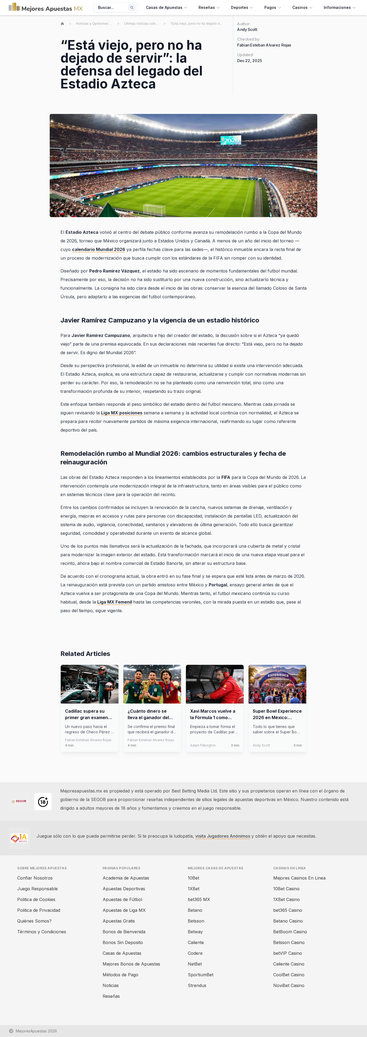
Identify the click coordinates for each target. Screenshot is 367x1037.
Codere (195, 953)
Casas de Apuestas (122, 953)
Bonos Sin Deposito (123, 942)
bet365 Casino (287, 910)
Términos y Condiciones (41, 931)
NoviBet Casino (288, 985)
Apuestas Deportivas (124, 888)
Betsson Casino (289, 942)
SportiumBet (200, 974)
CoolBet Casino (288, 974)
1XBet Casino (286, 899)
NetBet (195, 964)
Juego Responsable (37, 888)
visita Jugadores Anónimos (222, 836)
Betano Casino (288, 921)
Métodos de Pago (120, 974)
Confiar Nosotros (35, 878)
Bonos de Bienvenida (124, 931)
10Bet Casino (286, 888)
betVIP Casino (287, 953)
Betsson (196, 921)
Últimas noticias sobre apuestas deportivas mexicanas (141, 23)
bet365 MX (199, 899)
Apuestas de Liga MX (124, 910)
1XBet (193, 888)
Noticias (111, 985)
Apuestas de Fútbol (122, 899)
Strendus (197, 985)
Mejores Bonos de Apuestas (131, 964)
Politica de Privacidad (38, 910)
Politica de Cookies (36, 899)
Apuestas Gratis (119, 921)
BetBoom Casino (290, 931)
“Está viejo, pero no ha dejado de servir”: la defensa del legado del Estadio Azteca (197, 23)
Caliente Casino (288, 964)
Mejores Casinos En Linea (299, 878)
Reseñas (111, 996)
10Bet (193, 878)
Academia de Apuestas (126, 878)
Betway (195, 931)
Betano (195, 910)
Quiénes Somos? (34, 921)
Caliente (196, 942)
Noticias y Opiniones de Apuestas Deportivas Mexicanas (94, 23)
